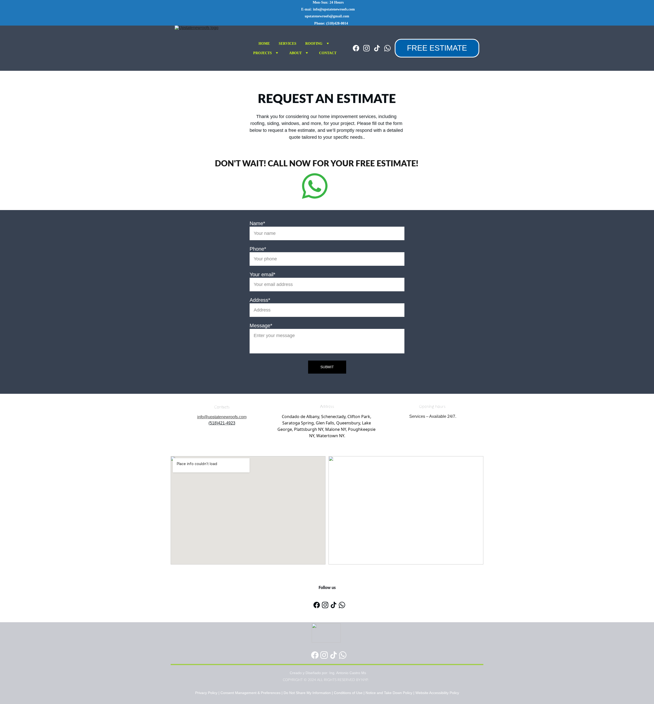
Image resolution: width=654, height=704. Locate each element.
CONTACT (327, 53)
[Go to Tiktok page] (379, 48)
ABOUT (295, 53)
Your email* (262, 274)
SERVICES (287, 43)
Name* (257, 223)
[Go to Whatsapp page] (387, 48)
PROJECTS (262, 53)
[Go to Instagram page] (368, 48)
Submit (327, 367)
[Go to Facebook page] (358, 48)
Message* (261, 325)
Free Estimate (437, 48)
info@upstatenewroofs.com (222, 417)
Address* (260, 300)
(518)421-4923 (221, 423)
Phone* (258, 249)
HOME (264, 43)
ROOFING (313, 43)
